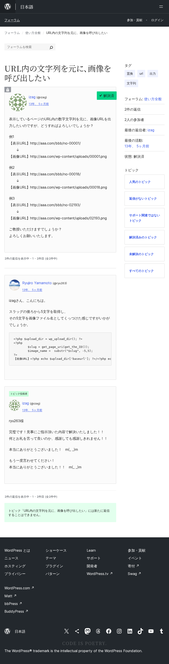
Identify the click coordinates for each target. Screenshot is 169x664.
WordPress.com (19, 588)
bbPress (13, 603)
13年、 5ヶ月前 (39, 104)
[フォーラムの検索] (51, 46)
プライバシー (15, 573)
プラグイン (54, 566)
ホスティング (15, 566)
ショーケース (56, 550)
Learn (91, 550)
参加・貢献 (136, 550)
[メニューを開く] (162, 6)
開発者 (92, 566)
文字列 (131, 83)
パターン (53, 573)
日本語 (20, 631)
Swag (134, 573)
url (141, 73)
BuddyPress (16, 611)
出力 (153, 73)
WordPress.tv (100, 573)
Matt (10, 596)
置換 (130, 73)
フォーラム (12, 20)
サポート (94, 558)
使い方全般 (33, 33)
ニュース (11, 558)
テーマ (51, 558)
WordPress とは (17, 550)
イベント (135, 558)
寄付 (133, 566)
